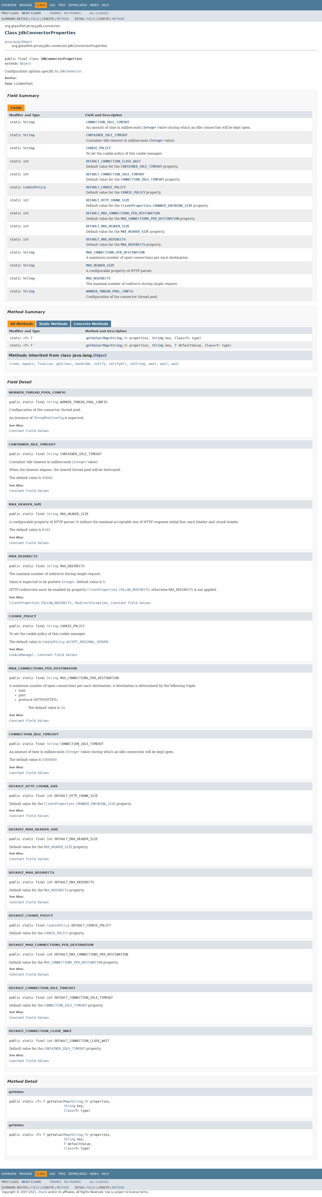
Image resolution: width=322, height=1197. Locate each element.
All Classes (99, 13)
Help (105, 5)
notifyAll (117, 364)
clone (14, 364)
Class (179, 338)
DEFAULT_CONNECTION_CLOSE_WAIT (113, 161)
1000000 (49, 759)
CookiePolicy (34, 187)
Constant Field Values (29, 431)
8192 (46, 530)
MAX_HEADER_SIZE (100, 265)
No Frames (72, 13)
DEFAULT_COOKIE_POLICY (106, 187)
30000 (47, 478)
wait (152, 364)
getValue (93, 338)
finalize (45, 364)
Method (63, 19)
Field (35, 19)
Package (25, 5)
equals (28, 364)
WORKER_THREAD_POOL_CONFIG (109, 291)
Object (25, 63)
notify (99, 364)
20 (63, 708)
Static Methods (53, 324)
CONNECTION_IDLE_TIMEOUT (107, 122)
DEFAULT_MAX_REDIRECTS (106, 239)
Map (106, 338)
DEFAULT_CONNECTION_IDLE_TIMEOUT (115, 174)
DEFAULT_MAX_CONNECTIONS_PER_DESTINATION (123, 213)
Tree (62, 5)
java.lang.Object (18, 42)
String (28, 122)
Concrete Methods (91, 324)
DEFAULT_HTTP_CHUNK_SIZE (107, 200)
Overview (9, 5)
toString (137, 364)
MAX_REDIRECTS (98, 278)
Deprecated (77, 5)
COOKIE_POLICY (98, 148)
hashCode (82, 364)
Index (94, 5)
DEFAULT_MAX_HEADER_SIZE (107, 226)
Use (52, 5)
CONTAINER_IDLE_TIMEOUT (107, 135)
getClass (63, 364)
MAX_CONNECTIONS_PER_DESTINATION (115, 252)
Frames (55, 13)
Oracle (42, 1192)
